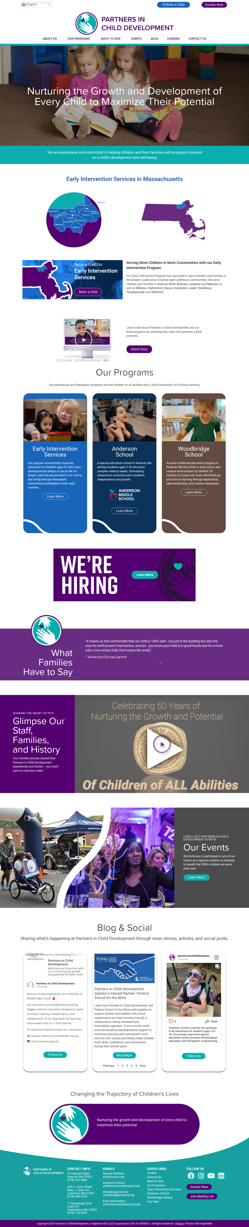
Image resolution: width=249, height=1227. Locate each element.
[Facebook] (191, 1175)
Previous (108, 1066)
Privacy (180, 1223)
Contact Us (197, 38)
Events (136, 38)
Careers (173, 38)
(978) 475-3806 (77, 1180)
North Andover (178, 284)
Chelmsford (154, 288)
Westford (157, 292)
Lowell (192, 288)
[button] (83, 339)
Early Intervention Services (164, 1189)
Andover (162, 284)
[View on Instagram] (216, 957)
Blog (154, 38)
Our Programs (79, 38)
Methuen (212, 284)
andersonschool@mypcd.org (121, 1186)
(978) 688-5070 (77, 1196)
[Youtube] (211, 1175)
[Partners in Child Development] (36, 956)
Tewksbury (204, 288)
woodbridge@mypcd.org (118, 1195)
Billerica (141, 288)
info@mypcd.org (113, 1177)
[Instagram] (201, 1175)
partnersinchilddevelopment (195, 955)
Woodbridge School (159, 1197)
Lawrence (194, 284)
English (31, 4)
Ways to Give (110, 38)
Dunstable (180, 288)
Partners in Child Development (55, 983)
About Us (50, 38)
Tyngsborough (135, 292)
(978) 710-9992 (77, 1213)
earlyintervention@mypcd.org (121, 1204)
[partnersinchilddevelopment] (172, 957)
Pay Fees (153, 1201)
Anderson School (158, 1193)
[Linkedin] (221, 1175)
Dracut (168, 288)
